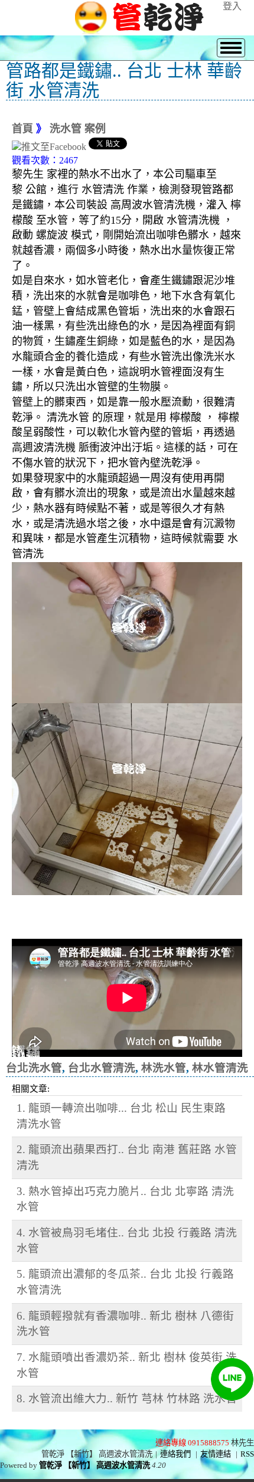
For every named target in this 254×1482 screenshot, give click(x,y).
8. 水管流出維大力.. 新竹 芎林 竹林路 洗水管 (127, 1398)
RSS (247, 1454)
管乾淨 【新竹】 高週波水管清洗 (94, 1465)
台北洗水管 (34, 1068)
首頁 (22, 129)
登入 (232, 6)
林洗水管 (163, 1068)
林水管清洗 (220, 1068)
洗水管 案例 (78, 129)
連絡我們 (175, 1454)
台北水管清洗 (101, 1068)
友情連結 (215, 1454)
